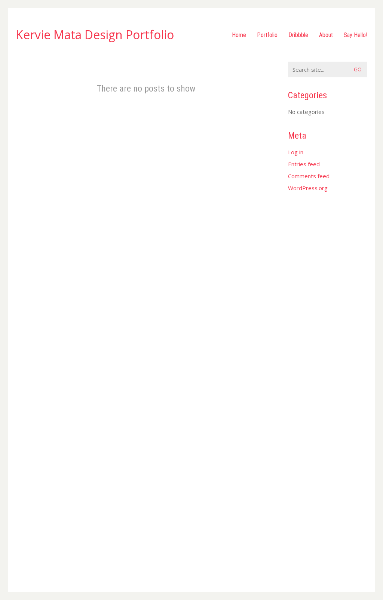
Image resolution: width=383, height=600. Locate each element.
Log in (295, 152)
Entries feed (304, 164)
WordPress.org (308, 188)
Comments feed (309, 176)
